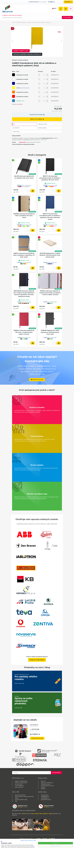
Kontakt (43, 787)
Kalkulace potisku (36, 114)
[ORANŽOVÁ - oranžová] (13, 92)
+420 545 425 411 (34, 1)
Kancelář (29, 22)
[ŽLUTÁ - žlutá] (13, 87)
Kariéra (16, 798)
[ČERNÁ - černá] (13, 74)
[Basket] (71, 9)
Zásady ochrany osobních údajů (28, 840)
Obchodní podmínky (20, 795)
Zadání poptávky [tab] (42, 127)
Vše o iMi (43, 781)
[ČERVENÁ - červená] (13, 96)
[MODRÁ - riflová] (13, 100)
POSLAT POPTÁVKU (37, 660)
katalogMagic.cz (45, 796)
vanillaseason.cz (45, 798)
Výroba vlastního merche (47, 785)
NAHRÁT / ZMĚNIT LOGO (21, 50)
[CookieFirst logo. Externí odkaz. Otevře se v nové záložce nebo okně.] (1, 841)
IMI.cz (13, 22)
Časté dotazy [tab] (16, 131)
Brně (23, 813)
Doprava (43, 788)
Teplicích (45, 813)
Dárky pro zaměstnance (47, 782)
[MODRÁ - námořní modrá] (13, 83)
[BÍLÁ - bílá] (13, 79)
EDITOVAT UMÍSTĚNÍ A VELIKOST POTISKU (26, 54)
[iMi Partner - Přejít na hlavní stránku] (8, 8)
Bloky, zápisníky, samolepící (38, 22)
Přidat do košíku (36, 119)
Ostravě (37, 813)
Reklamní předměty (21, 22)
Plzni (41, 813)
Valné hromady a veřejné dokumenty (24, 796)
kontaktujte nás (37, 379)
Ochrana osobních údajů (21, 799)
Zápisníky (49, 22)
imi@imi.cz (52, 1)
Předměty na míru (45, 784)
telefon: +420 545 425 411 (21, 782)
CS (55, 8)
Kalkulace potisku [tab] (42, 124)
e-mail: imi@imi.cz (19, 785)
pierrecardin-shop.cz (46, 799)
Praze (32, 813)
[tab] (24, 124)
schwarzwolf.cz (45, 795)
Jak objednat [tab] (16, 127)
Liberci (51, 813)
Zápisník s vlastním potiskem (20, 60)
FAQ (16, 801)
